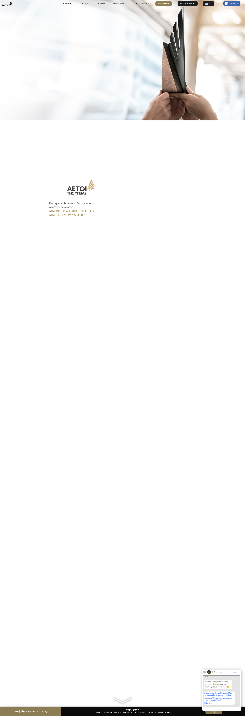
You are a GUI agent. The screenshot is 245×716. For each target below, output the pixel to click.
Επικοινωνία (100, 3)
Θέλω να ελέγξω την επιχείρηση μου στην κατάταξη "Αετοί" (218, 699)
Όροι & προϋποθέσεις (141, 3)
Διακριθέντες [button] (66, 3)
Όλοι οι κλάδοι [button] (186, 3)
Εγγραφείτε (163, 3)
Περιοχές (84, 3)
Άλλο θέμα (208, 703)
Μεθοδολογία (118, 3)
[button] (208, 3)
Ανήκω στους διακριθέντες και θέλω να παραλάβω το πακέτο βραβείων (218, 694)
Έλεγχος (214, 711)
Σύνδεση (234, 3)
